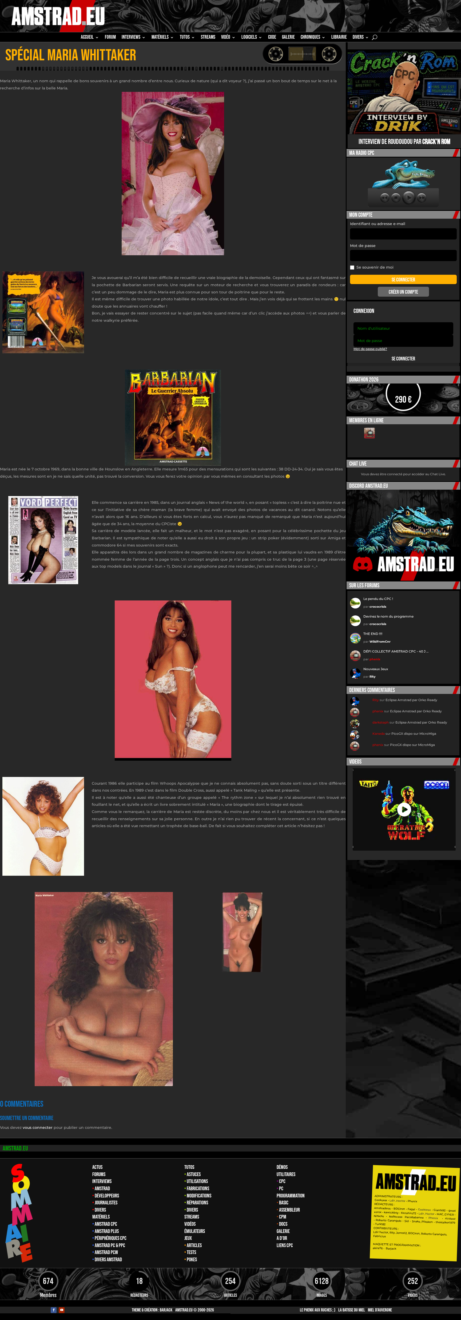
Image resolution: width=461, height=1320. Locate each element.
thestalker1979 (445, 1222)
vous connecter (38, 1127)
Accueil (87, 38)
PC (281, 1188)
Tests (191, 1252)
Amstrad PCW (106, 1252)
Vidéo (225, 38)
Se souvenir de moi (375, 267)
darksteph (380, 722)
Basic (283, 1203)
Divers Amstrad (108, 1259)
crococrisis (377, 606)
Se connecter (403, 359)
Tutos (189, 1167)
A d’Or (282, 1238)
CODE (272, 38)
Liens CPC (285, 1245)
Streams (191, 1217)
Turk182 (380, 1224)
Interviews (102, 1181)
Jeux (188, 1238)
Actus (97, 1167)
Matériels (101, 1217)
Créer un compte (403, 292)
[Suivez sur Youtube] (62, 1310)
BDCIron (399, 1209)
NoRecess (395, 1217)
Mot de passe (363, 245)
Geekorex (381, 1200)
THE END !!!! (372, 634)
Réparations (197, 1203)
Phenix (413, 1201)
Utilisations (197, 1181)
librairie (339, 38)
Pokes (192, 1259)
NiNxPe (379, 1216)
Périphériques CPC (110, 1238)
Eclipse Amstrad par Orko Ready (411, 700)
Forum (110, 38)
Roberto (381, 1220)
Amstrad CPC (106, 1224)
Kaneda (378, 734)
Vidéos (190, 1224)
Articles (194, 1245)
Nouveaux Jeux (375, 669)
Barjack (166, 1310)
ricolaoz (450, 1218)
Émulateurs (194, 1231)
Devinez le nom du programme (388, 616)
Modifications (199, 1196)
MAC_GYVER (445, 1214)
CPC (282, 1181)
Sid (406, 1221)
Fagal (411, 1209)
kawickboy (391, 1213)
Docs (283, 1224)
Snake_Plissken (422, 1222)
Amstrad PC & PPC (110, 1245)
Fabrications (198, 1188)
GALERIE (288, 38)
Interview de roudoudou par (404, 142)
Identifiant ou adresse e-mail (377, 223)
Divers (358, 38)
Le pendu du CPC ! (378, 599)
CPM (282, 1217)
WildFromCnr (380, 641)
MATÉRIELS (160, 38)
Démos (282, 1167)
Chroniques (310, 38)
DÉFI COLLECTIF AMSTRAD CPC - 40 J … (395, 651)
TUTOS (185, 38)
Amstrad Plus (107, 1231)
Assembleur (289, 1210)
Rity (372, 676)
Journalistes (106, 1203)
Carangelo (394, 1221)
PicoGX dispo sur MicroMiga (413, 734)
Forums (98, 1174)
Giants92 (440, 1210)
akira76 (378, 1248)
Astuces (194, 1174)
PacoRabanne (414, 1217)
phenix (374, 659)
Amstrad (102, 1188)
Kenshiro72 (408, 1213)
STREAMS (208, 38)
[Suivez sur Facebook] (54, 1310)
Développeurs (107, 1196)
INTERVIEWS (131, 38)
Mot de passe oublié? (370, 349)
